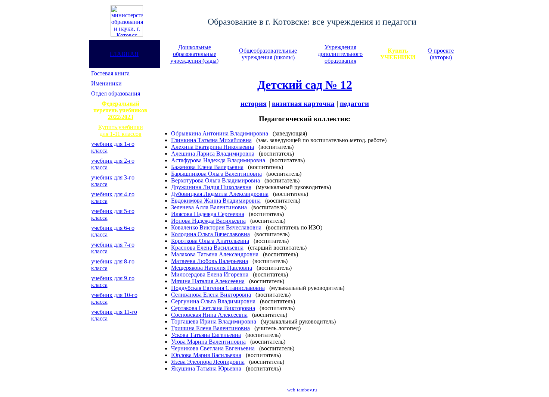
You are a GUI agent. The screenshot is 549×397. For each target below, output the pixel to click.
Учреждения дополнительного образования (340, 54)
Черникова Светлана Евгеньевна (213, 348)
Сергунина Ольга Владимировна (213, 301)
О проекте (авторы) (441, 53)
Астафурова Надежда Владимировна (218, 160)
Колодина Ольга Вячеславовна (210, 234)
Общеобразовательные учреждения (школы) (268, 53)
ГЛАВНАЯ (124, 54)
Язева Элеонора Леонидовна (208, 362)
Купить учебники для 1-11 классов (120, 130)
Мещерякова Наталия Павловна (211, 268)
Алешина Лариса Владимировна (212, 153)
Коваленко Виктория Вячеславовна (216, 227)
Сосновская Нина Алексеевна (209, 315)
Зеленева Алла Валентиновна (209, 207)
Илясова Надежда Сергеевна (207, 214)
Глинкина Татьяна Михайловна (211, 140)
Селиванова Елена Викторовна (211, 294)
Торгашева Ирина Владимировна (213, 321)
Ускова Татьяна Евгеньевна (206, 335)
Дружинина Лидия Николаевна (211, 187)
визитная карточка (303, 103)
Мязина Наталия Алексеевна (208, 281)
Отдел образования (115, 93)
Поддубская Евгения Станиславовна (218, 288)
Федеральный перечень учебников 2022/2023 (120, 110)
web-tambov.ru (302, 390)
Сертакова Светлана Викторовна (213, 308)
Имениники (106, 83)
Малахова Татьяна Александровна (214, 254)
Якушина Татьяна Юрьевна (206, 368)
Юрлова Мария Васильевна (206, 355)
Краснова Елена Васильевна (207, 247)
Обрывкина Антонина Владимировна (219, 133)
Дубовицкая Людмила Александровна (220, 194)
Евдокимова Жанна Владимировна (216, 200)
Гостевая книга (110, 73)
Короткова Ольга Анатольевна (210, 241)
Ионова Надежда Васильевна (208, 221)
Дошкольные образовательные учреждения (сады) (194, 54)
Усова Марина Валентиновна (208, 341)
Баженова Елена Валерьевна (207, 167)
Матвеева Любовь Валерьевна (209, 261)
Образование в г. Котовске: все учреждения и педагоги (312, 21)
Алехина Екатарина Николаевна (212, 147)
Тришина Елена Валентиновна (210, 328)
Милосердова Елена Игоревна (209, 274)
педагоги (354, 103)
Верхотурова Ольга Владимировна (215, 180)
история (254, 103)
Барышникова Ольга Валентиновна (216, 174)
